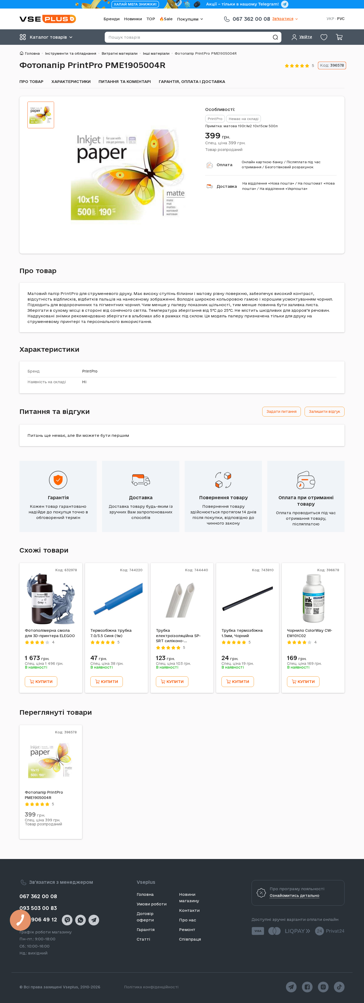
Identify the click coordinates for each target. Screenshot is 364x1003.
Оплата (224, 164)
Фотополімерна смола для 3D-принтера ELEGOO (50, 633)
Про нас (187, 920)
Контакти (189, 910)
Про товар (31, 81)
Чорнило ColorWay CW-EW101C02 (309, 633)
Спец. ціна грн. (225, 142)
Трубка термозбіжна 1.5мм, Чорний (242, 633)
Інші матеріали (156, 53)
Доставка (227, 186)
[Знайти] (275, 37)
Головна (32, 53)
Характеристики (71, 81)
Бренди (111, 19)
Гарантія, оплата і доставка (192, 81)
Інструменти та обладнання (70, 53)
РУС (341, 19)
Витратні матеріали (119, 53)
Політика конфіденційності (151, 987)
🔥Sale (166, 19)
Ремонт (187, 929)
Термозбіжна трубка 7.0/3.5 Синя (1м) (111, 633)
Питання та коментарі (125, 81)
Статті (143, 939)
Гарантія (58, 497)
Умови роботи (152, 904)
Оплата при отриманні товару (306, 500)
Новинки (133, 19)
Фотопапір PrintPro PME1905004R (44, 795)
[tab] (40, 115)
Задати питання (281, 411)
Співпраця (190, 939)
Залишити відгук (324, 411)
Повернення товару (223, 497)
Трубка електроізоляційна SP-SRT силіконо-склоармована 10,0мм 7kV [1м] (181, 636)
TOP (150, 19)
